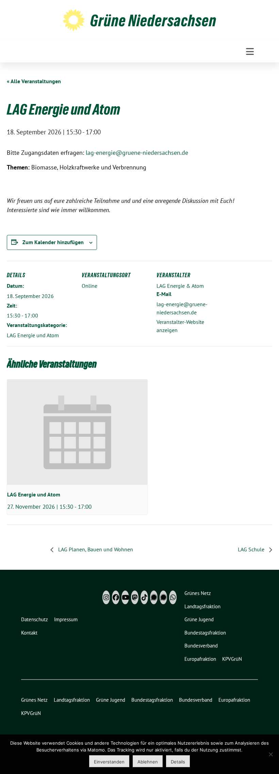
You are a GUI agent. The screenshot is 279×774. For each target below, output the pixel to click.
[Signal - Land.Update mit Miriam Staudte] (163, 597)
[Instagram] (106, 597)
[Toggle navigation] (250, 51)
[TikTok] (144, 597)
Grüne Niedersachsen (153, 20)
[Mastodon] (134, 597)
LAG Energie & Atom (180, 285)
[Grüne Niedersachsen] (74, 19)
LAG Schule (252, 549)
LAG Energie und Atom (33, 335)
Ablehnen (147, 761)
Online (89, 285)
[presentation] (77, 432)
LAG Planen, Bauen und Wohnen (95, 549)
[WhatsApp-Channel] (173, 597)
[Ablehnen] (270, 754)
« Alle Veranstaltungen (34, 81)
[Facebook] (115, 597)
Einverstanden (109, 761)
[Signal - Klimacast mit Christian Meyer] (154, 597)
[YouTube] (125, 597)
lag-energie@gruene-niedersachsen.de (137, 153)
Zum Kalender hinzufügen (53, 242)
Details (178, 761)
